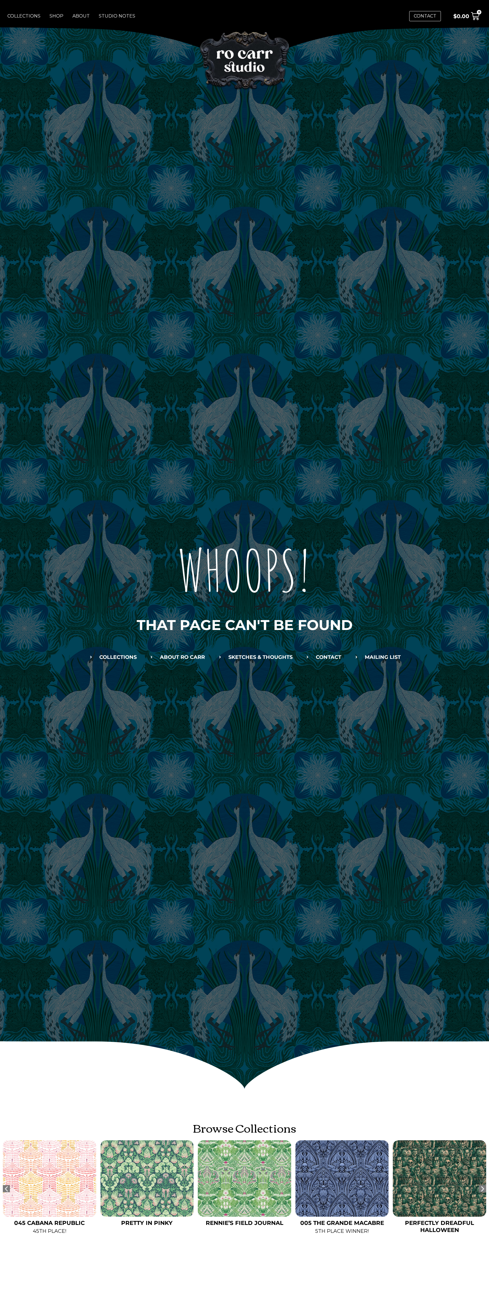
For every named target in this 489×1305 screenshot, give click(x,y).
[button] (6, 1188)
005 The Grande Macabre (244, 1223)
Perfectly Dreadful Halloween (342, 1226)
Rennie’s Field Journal (147, 1223)
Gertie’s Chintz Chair (439, 1223)
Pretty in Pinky (49, 1223)
